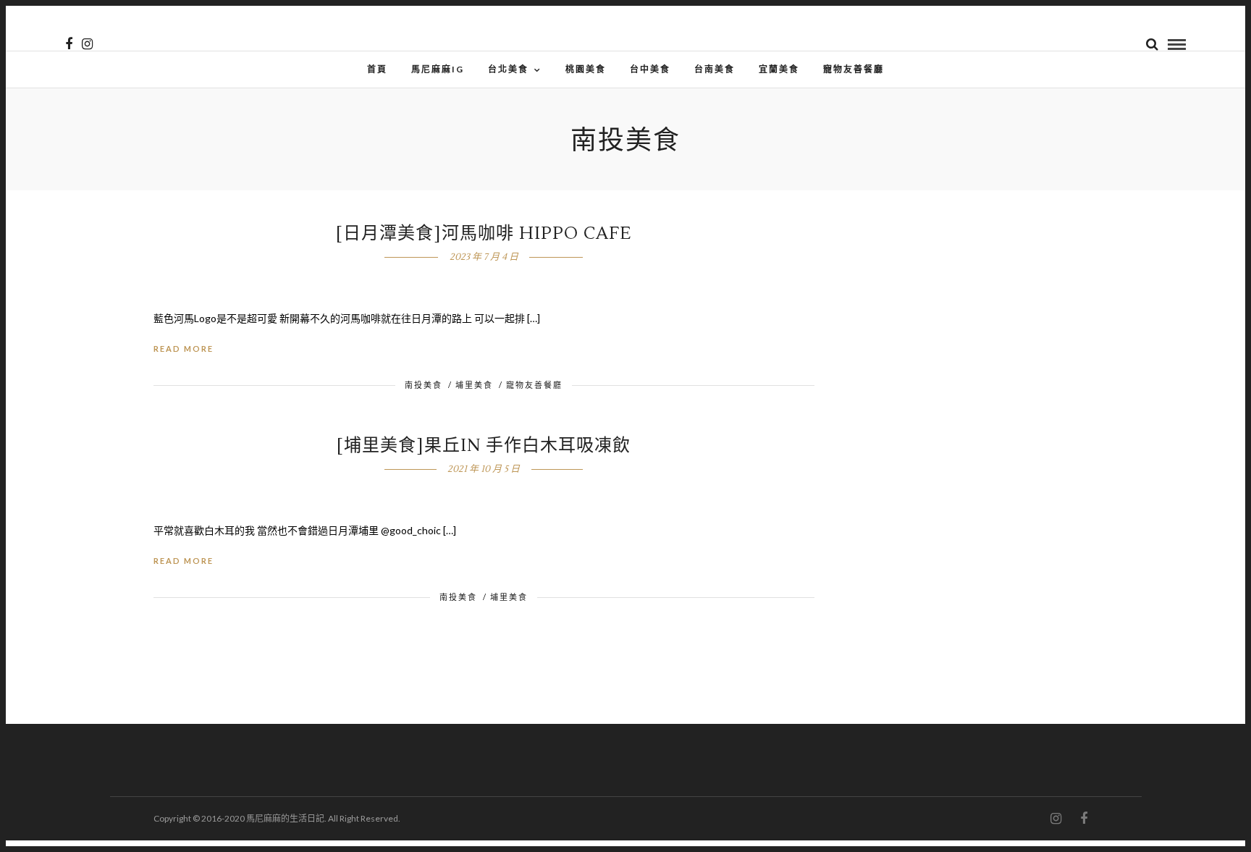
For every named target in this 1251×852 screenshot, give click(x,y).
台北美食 (508, 69)
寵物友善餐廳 (853, 69)
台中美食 (650, 69)
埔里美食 (474, 384)
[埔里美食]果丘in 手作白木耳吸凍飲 (484, 445)
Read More (183, 348)
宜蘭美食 (779, 69)
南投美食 (423, 384)
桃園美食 (585, 69)
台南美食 (714, 69)
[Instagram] (87, 44)
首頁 (377, 69)
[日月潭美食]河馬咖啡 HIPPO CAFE (483, 233)
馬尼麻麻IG (437, 69)
